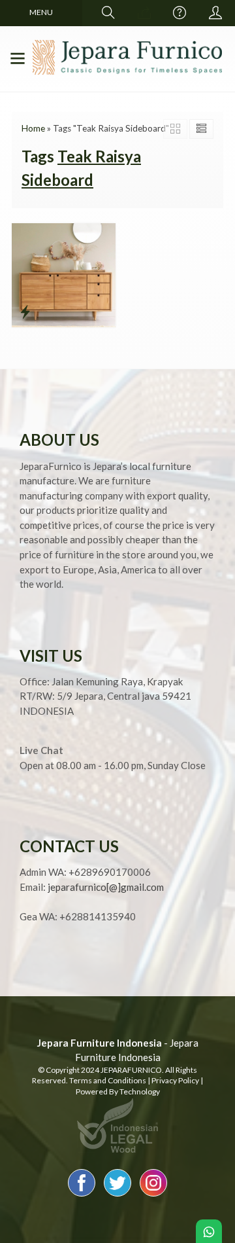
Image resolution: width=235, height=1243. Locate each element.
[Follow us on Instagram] (153, 1196)
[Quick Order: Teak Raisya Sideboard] (25, 311)
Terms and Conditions (107, 1080)
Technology (139, 1091)
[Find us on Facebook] (82, 1196)
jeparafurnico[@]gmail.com (106, 887)
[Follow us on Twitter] (117, 1196)
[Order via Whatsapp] (144, 13)
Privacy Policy (175, 1080)
